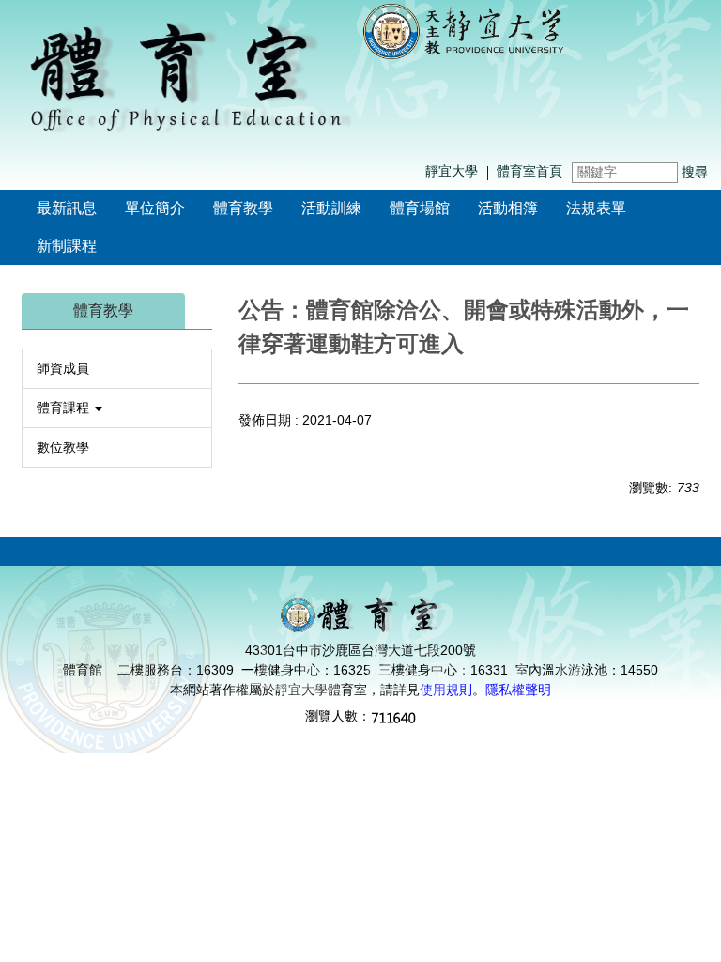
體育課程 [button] (65, 407)
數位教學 (63, 447)
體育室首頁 (529, 170)
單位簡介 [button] (155, 208)
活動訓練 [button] (331, 208)
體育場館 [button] (420, 208)
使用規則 (446, 689)
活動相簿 (508, 208)
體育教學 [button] (243, 208)
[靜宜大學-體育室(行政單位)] (187, 77)
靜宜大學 (451, 170)
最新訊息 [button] (67, 208)
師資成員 (63, 368)
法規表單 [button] (596, 208)
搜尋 (695, 171)
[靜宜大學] (463, 30)
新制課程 (67, 246)
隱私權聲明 (518, 689)
